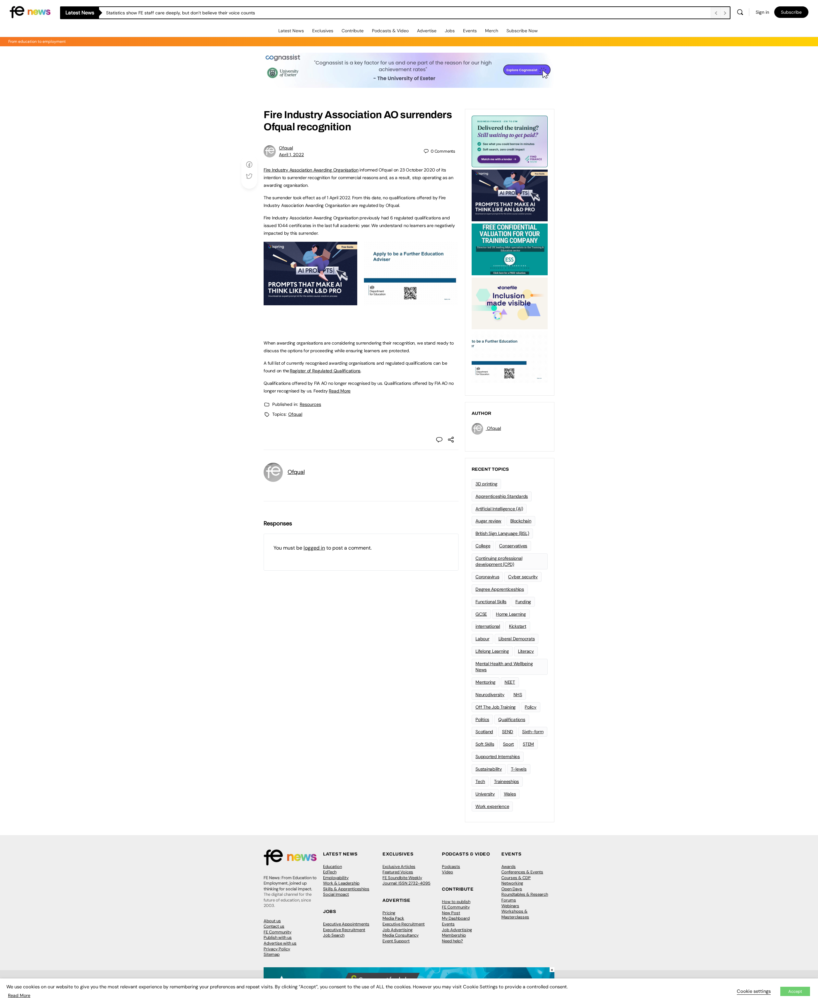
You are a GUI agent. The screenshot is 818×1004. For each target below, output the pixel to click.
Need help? (452, 941)
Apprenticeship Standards (501, 496)
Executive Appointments (346, 924)
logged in (314, 547)
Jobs (450, 31)
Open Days (511, 889)
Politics (482, 719)
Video (447, 872)
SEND (507, 731)
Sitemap (272, 954)
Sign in (762, 12)
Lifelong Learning (492, 651)
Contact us (274, 926)
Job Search (333, 935)
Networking (512, 883)
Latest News (291, 31)
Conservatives (513, 546)
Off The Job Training (495, 707)
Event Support (396, 941)
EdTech (329, 872)
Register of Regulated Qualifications (325, 371)
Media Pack (393, 918)
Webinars (510, 906)
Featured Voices (397, 872)
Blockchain (520, 521)
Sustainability (488, 769)
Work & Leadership (341, 883)
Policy (530, 707)
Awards (508, 866)
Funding (523, 602)
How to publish (456, 901)
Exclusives (322, 31)
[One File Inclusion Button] (510, 303)
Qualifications (511, 719)
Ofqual (286, 148)
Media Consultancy (400, 935)
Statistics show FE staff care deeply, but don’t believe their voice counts (180, 13)
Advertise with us (280, 943)
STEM (528, 744)
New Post (451, 913)
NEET (510, 682)
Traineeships (506, 781)
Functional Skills (490, 602)
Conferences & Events (522, 872)
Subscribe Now (522, 31)
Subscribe (791, 12)
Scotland (484, 731)
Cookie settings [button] (754, 991)
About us (272, 921)
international (487, 626)
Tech (480, 781)
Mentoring (485, 682)
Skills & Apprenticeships (346, 889)
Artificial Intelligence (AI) (499, 509)
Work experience (492, 806)
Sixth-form (533, 731)
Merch (491, 31)
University (485, 794)
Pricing (388, 913)
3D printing (486, 484)
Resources (310, 404)
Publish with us (278, 937)
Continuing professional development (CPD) (498, 561)
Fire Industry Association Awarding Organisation (311, 170)
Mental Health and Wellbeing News (504, 667)
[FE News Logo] (30, 11)
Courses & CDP (516, 877)
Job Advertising (397, 929)
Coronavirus (487, 577)
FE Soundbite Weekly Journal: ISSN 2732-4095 (406, 880)
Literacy (526, 651)
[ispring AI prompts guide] (310, 302)
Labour (482, 639)
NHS (517, 694)
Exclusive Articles (398, 866)
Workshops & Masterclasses (515, 914)
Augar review (488, 521)
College (482, 546)
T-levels (519, 769)
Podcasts (451, 866)
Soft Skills (484, 744)
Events (470, 31)
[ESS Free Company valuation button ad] (510, 249)
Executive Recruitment (344, 929)
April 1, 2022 (291, 154)
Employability (336, 877)
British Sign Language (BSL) (502, 533)
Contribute (353, 31)
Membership (454, 935)
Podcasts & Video (390, 31)
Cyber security (523, 577)
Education (332, 866)
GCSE (481, 614)
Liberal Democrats (516, 639)
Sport (508, 744)
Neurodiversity (490, 694)
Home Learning (511, 614)
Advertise (426, 31)
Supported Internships (497, 756)
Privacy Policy (277, 949)
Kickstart (517, 626)
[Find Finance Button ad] (510, 141)
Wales (510, 794)
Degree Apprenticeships (499, 589)
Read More (340, 391)
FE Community (277, 932)
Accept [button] (795, 991)
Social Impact (336, 894)
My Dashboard (456, 918)
